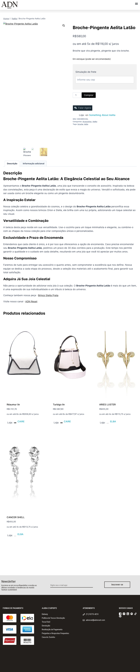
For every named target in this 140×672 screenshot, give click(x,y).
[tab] (12, 163)
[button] (136, 3)
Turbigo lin (59, 404)
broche (80, 124)
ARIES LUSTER (107, 404)
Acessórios (87, 122)
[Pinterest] (120, 616)
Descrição (12, 163)
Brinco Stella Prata (48, 295)
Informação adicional (33, 163)
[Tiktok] (135, 614)
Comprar (88, 95)
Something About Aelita (102, 115)
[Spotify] (131, 614)
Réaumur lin (13, 404)
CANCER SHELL (16, 517)
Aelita (95, 122)
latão (86, 124)
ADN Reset (31, 301)
